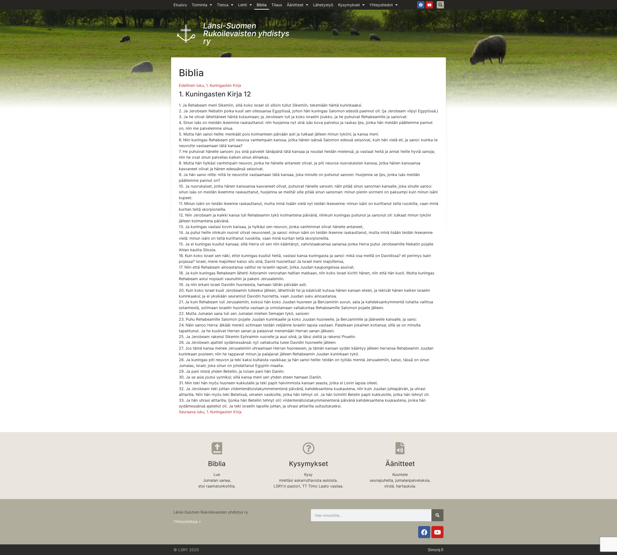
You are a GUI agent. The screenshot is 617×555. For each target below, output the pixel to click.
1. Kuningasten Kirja (223, 85)
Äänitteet (295, 4)
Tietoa (222, 4)
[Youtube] (429, 4)
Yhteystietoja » (187, 521)
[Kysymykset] (308, 448)
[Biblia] (217, 448)
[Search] (437, 515)
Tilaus (276, 4)
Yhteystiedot (381, 4)
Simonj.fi (435, 549)
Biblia (262, 4)
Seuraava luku (191, 411)
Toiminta (199, 4)
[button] (440, 4)
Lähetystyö (323, 4)
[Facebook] (420, 4)
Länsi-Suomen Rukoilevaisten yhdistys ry (246, 33)
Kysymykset (349, 4)
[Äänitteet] (400, 448)
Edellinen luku (191, 85)
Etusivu (180, 4)
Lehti (242, 4)
